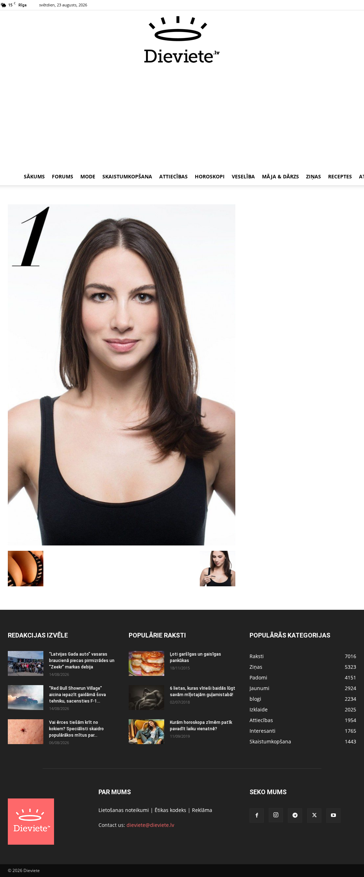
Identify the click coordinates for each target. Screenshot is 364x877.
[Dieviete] (182, 39)
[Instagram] (276, 815)
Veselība (243, 176)
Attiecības (173, 176)
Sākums (34, 176)
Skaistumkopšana (127, 176)
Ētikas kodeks (170, 810)
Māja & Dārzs (280, 176)
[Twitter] (314, 815)
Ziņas (313, 176)
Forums (62, 176)
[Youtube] (333, 815)
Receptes (340, 176)
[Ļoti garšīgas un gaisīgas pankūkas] (146, 663)
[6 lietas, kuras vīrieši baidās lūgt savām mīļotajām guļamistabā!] (146, 697)
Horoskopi (210, 176)
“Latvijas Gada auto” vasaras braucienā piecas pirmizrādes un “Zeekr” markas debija (81, 660)
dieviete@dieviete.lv (150, 825)
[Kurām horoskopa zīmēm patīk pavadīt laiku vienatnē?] (146, 731)
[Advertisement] (182, 116)
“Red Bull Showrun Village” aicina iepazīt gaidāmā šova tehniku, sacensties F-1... (77, 695)
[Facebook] (257, 815)
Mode (87, 176)
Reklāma (202, 810)
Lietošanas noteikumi (123, 810)
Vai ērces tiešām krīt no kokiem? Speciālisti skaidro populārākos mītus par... (76, 729)
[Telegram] (295, 815)
